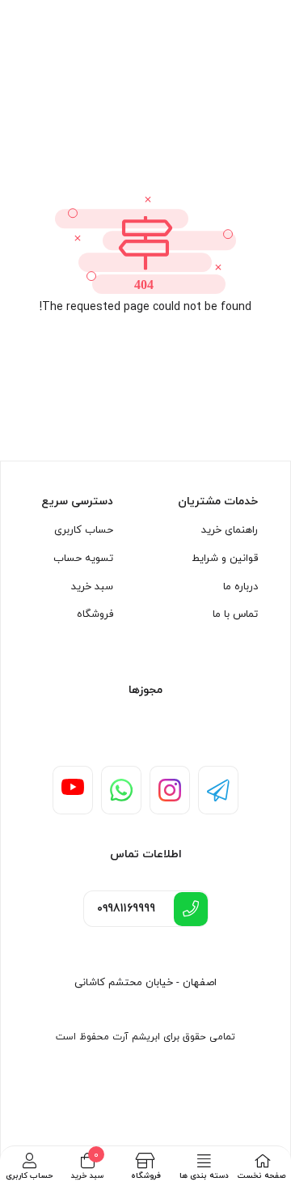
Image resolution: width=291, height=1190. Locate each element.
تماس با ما (235, 614)
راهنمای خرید (229, 530)
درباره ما (240, 587)
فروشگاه (95, 614)
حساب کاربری (83, 530)
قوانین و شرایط (225, 558)
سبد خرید (92, 587)
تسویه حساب (83, 558)
